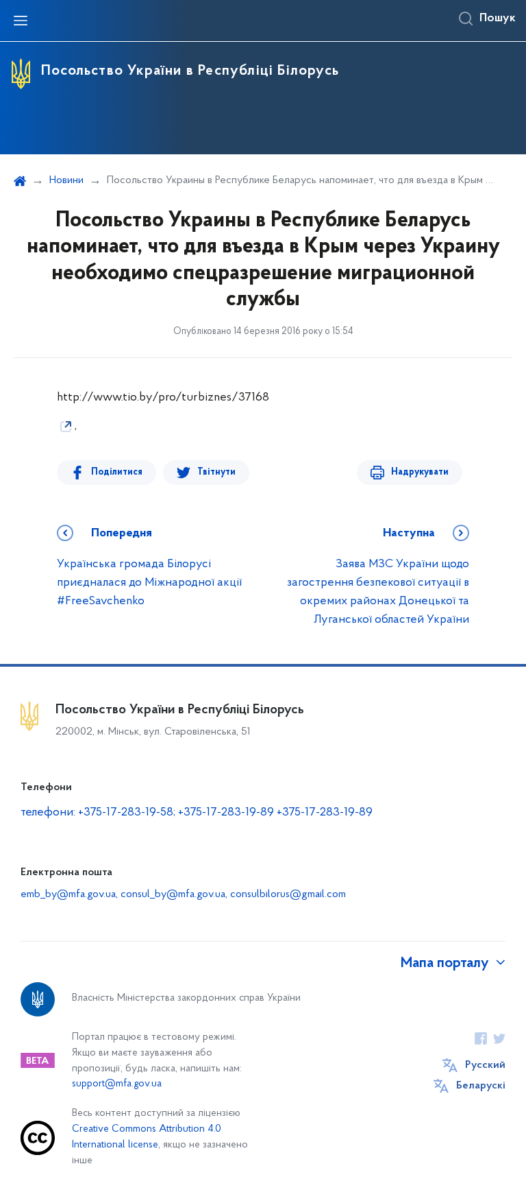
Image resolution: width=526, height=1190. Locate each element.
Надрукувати (420, 472)
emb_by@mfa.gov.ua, (71, 894)
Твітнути (216, 472)
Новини (66, 180)
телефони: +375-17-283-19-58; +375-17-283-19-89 (149, 813)
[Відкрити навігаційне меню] (20, 20)
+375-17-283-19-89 (325, 813)
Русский (485, 1065)
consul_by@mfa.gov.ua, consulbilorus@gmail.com (233, 894)
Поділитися (116, 472)
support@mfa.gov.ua (117, 1084)
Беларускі (480, 1085)
